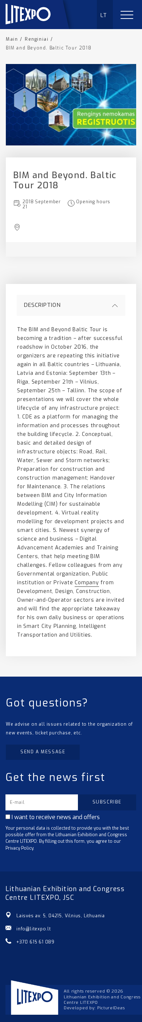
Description (42, 305)
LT (103, 15)
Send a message (42, 752)
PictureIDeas (111, 1008)
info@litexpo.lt (33, 929)
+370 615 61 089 (35, 942)
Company (87, 582)
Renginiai (36, 39)
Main (12, 39)
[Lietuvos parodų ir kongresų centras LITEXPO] (40, 27)
